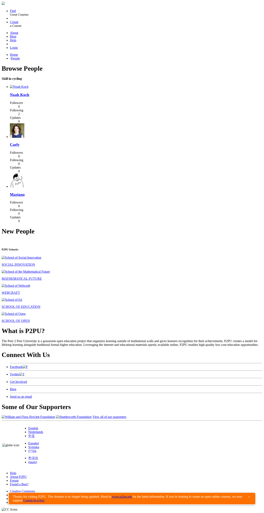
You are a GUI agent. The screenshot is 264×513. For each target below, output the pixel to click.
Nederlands (35, 432)
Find (13, 11)
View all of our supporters (109, 417)
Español (33, 443)
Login (14, 47)
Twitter (14, 374)
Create (14, 22)
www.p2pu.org (122, 496)
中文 (31, 436)
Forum (14, 480)
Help (13, 40)
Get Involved (18, 381)
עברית (32, 450)
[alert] (132, 498)
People (15, 58)
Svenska (33, 447)
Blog (13, 36)
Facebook (16, 367)
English (33, 428)
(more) (32, 462)
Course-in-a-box (34, 500)
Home (14, 54)
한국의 (33, 458)
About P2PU (18, 476)
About (14, 33)
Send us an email (21, 396)
